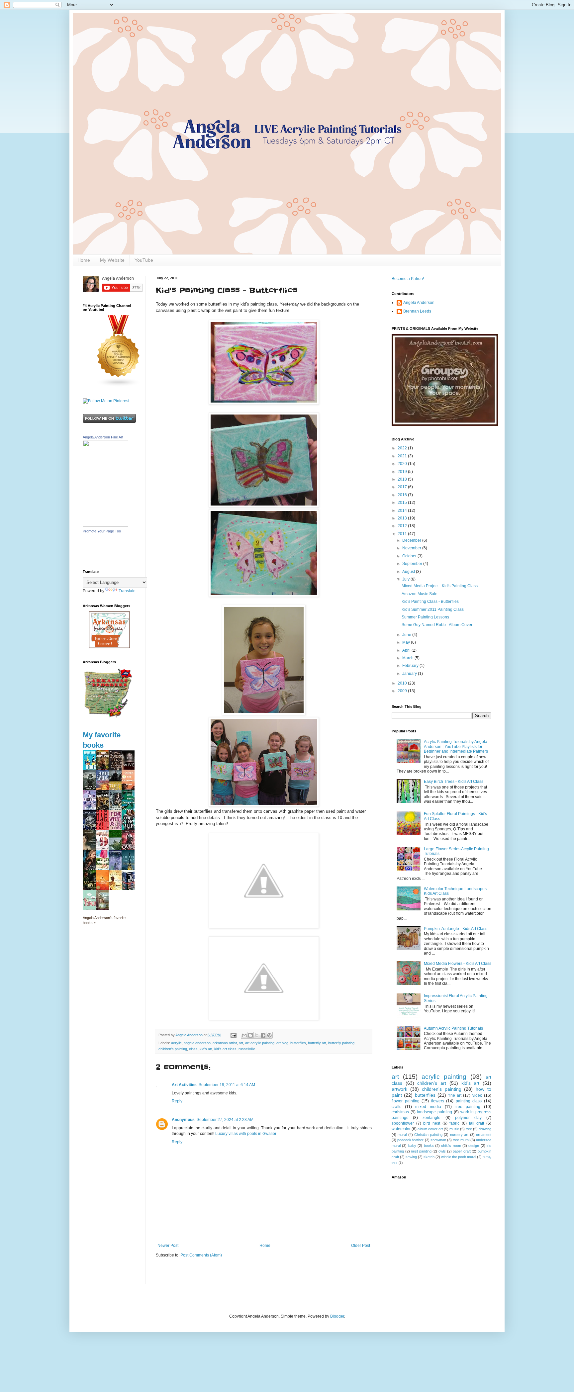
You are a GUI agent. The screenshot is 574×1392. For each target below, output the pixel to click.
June (407, 634)
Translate (127, 591)
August (409, 571)
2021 (403, 456)
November (412, 548)
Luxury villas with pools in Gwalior (245, 1133)
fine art (454, 1095)
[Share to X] (256, 1035)
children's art (431, 1083)
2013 (403, 518)
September (412, 563)
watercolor (401, 1129)
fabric (454, 1123)
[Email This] (244, 1035)
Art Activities (184, 1084)
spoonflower (403, 1123)
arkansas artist (225, 1043)
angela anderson (197, 1043)
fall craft (476, 1123)
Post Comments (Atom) (201, 1255)
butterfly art (317, 1043)
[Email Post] (233, 1035)
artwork (399, 1089)
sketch (429, 1157)
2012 (403, 525)
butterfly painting (341, 1043)
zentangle (431, 1117)
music (454, 1129)
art (241, 1043)
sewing (411, 1157)
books (429, 1146)
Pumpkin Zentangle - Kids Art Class (455, 928)
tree (469, 1129)
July (406, 579)
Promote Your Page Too (102, 531)
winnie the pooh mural (458, 1157)
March (408, 658)
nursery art (459, 1135)
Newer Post (167, 1245)
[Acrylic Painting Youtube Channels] (118, 385)
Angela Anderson (418, 302)
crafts (396, 1106)
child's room (451, 1146)
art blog (282, 1043)
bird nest (431, 1123)
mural (402, 1135)
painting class (469, 1101)
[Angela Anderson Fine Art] (105, 525)
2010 (403, 683)
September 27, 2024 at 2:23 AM (225, 1119)
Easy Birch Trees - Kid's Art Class (453, 781)
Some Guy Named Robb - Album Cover (437, 624)
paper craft (462, 1151)
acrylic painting (444, 1076)
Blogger (337, 1316)
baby (412, 1146)
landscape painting (434, 1112)
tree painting (468, 1106)
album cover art (430, 1129)
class (193, 1049)
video (477, 1095)
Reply (177, 1101)
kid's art (206, 1049)
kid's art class (225, 1049)
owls (442, 1151)
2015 (403, 502)
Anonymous (183, 1119)
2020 (403, 463)
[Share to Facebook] (263, 1035)
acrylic (176, 1043)
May (406, 642)
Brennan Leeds (417, 311)
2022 (403, 448)
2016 (403, 495)
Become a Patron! (408, 278)
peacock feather (410, 1140)
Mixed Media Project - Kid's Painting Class (440, 586)
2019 (403, 471)
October (410, 556)
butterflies (298, 1043)
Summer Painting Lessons (425, 617)
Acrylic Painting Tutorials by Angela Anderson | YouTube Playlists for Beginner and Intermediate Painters (456, 746)
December (412, 540)
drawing (485, 1129)
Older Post (360, 1245)
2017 (403, 487)
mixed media (428, 1106)
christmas (400, 1112)
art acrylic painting (259, 1043)
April (407, 650)
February (411, 665)
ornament (483, 1135)
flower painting (406, 1101)
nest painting (421, 1151)
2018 (403, 479)
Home (83, 260)
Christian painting (428, 1135)
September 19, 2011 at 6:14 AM (227, 1084)
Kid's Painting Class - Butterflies (430, 601)
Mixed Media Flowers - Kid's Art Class (457, 963)
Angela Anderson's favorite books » (104, 920)
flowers (437, 1101)
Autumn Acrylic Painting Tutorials (453, 1028)
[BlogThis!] (250, 1035)
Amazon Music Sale (419, 594)
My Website (112, 260)
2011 (403, 533)
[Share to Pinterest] (269, 1035)
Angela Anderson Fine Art (103, 437)
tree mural (461, 1140)
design (473, 1146)
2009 (403, 691)
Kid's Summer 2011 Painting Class (433, 609)
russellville (247, 1049)
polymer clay (468, 1117)
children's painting (172, 1049)
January (410, 673)
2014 (403, 510)
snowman (438, 1140)
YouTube (144, 260)
